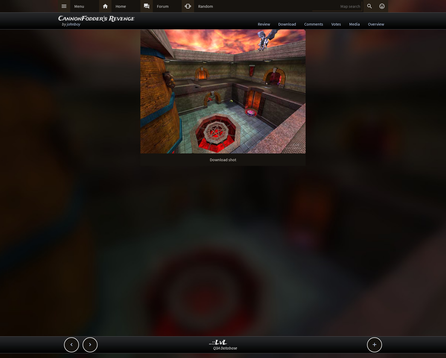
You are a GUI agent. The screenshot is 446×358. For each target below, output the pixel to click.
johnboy (73, 24)
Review (264, 24)
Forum (163, 6)
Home (121, 6)
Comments (313, 24)
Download (287, 24)
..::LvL (218, 342)
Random (205, 6)
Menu (79, 6)
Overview (376, 24)
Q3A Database (225, 348)
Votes (336, 24)
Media (354, 24)
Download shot (223, 159)
